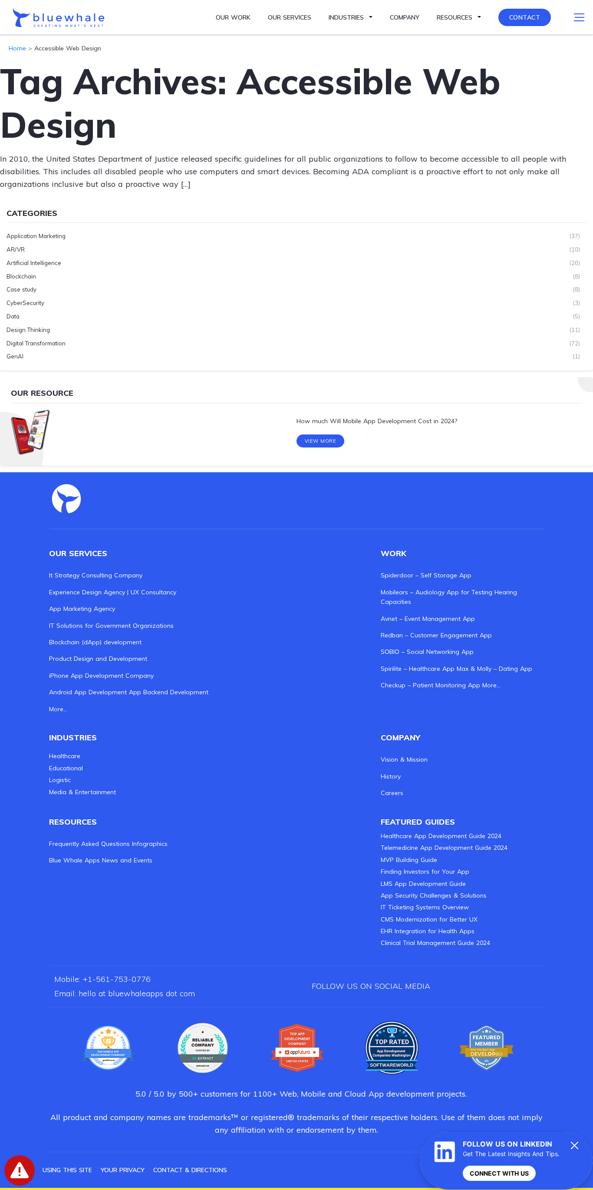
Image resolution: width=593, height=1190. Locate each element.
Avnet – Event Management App (428, 619)
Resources (454, 17)
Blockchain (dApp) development (95, 642)
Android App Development (88, 692)
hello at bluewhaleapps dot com (137, 993)
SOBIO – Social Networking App (427, 652)
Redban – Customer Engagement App (436, 635)
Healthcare (64, 756)
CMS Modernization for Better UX (429, 919)
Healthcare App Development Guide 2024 (441, 836)
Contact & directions (190, 1170)
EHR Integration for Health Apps (427, 931)
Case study (21, 289)
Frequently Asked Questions (89, 844)
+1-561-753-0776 (117, 979)
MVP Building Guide (409, 860)
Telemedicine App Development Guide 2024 (444, 848)
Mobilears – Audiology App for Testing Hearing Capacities (449, 597)
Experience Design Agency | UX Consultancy (112, 592)
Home (17, 48)
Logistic (60, 780)
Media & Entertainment (82, 792)
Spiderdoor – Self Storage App (426, 575)
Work (393, 553)
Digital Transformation (36, 343)
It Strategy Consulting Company (95, 575)
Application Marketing (36, 235)
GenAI (15, 356)
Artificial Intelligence (34, 262)
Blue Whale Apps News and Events (100, 860)
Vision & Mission (404, 759)
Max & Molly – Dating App (494, 669)
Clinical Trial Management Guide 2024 (435, 943)
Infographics (150, 844)
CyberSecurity (25, 302)
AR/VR (16, 249)
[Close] (574, 1145)
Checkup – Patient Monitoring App (430, 685)
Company (404, 17)
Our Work (233, 17)
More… (58, 709)
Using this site (67, 1170)
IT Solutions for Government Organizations (111, 626)
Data (13, 316)
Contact (524, 17)
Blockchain (21, 276)
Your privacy (123, 1170)
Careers (392, 793)
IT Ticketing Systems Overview (425, 907)
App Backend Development (168, 692)
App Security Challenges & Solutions (434, 895)
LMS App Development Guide (423, 884)
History (391, 776)
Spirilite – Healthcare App (418, 669)
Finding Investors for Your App (425, 871)
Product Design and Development (98, 659)
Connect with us (499, 1173)
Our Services (289, 17)
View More (320, 441)
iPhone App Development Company (101, 676)
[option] (296, 421)
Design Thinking (28, 329)
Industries (346, 17)
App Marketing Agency (82, 609)
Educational (66, 768)
